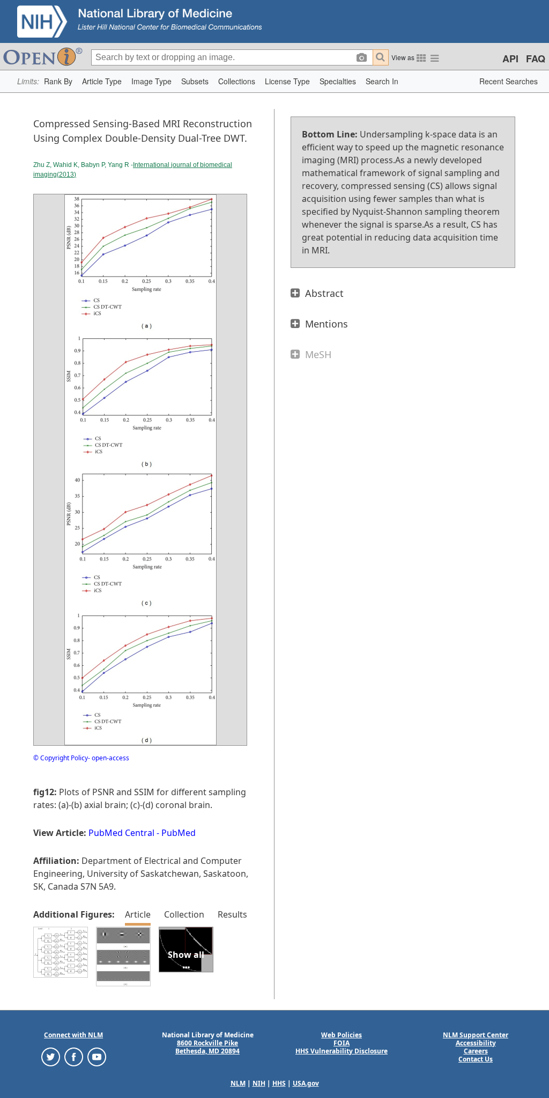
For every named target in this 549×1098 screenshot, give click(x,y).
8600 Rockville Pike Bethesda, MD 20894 (207, 1047)
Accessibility (476, 1043)
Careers (476, 1051)
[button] (58, 81)
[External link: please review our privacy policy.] (50, 1055)
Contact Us (475, 1059)
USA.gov (306, 1083)
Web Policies (341, 1034)
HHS (279, 1083)
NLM (238, 1083)
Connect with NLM (73, 1034)
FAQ (535, 59)
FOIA (341, 1043)
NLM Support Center (475, 1034)
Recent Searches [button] (508, 81)
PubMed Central (121, 833)
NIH (259, 1083)
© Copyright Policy (60, 757)
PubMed (178, 833)
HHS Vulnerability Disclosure (341, 1051)
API (510, 59)
